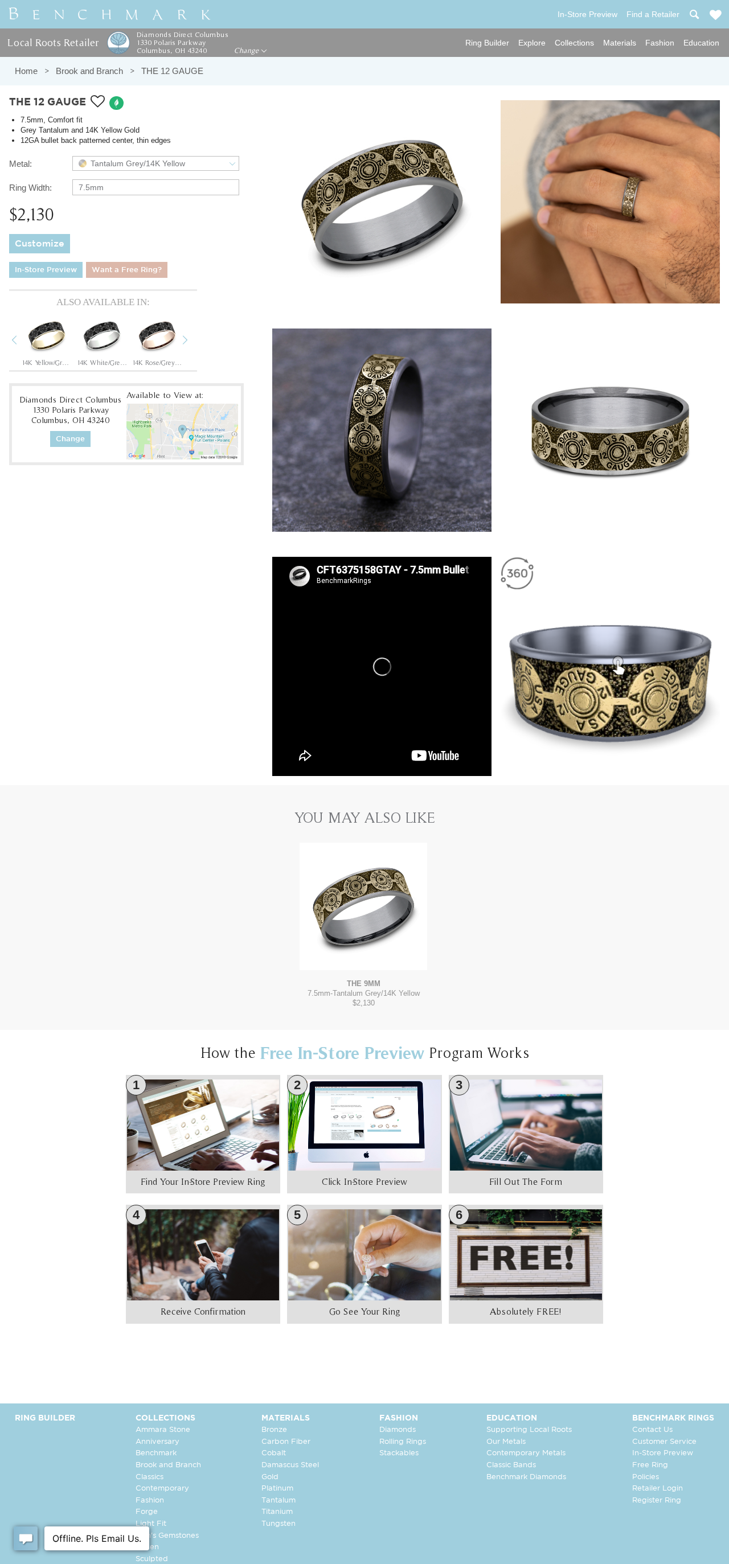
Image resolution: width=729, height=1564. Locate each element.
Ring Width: (30, 187)
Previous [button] (22, 341)
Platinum (277, 1488)
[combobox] (155, 163)
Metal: (20, 164)
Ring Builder (487, 42)
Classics (149, 1477)
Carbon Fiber (285, 1442)
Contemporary (162, 1488)
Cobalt (273, 1453)
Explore (532, 42)
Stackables (399, 1453)
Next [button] (193, 341)
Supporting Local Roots (529, 1430)
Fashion (659, 42)
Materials (619, 42)
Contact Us (652, 1430)
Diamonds (397, 1430)
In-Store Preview (46, 270)
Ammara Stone (163, 1430)
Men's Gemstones (167, 1536)
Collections (574, 42)
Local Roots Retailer (53, 42)
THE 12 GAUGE (172, 71)
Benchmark (156, 1453)
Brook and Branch (89, 71)
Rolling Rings (402, 1442)
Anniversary (157, 1442)
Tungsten (278, 1524)
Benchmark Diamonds (526, 1477)
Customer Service (664, 1442)
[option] (47, 341)
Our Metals (506, 1442)
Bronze (274, 1430)
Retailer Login (657, 1488)
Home (26, 71)
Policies (645, 1477)
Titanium (277, 1512)
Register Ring (656, 1500)
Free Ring (650, 1465)
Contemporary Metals (526, 1453)
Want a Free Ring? (127, 270)
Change (247, 51)
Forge (147, 1512)
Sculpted (152, 1559)
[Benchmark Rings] (109, 14)
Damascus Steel (290, 1465)
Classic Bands (511, 1465)
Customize (39, 244)
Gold (270, 1477)
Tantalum (278, 1500)
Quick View (363, 959)
